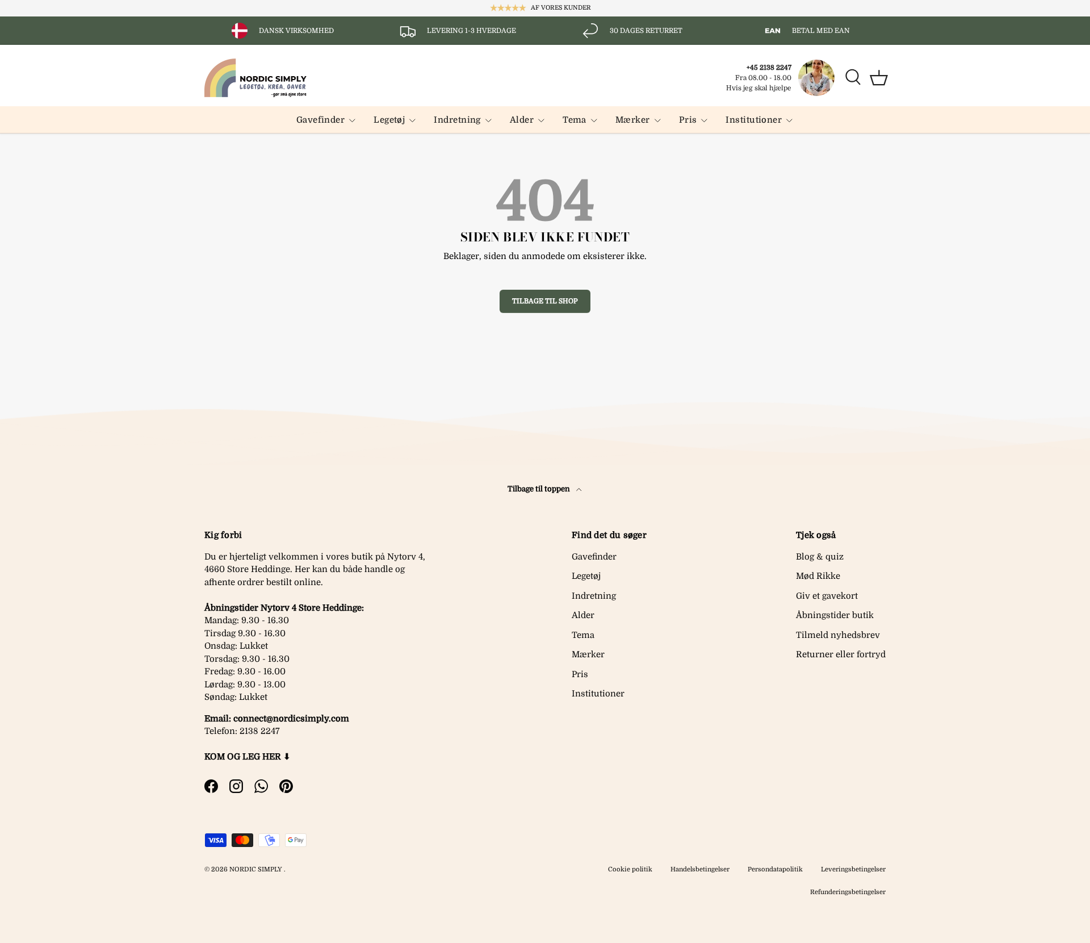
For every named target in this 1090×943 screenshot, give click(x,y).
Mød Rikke (818, 576)
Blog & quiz (820, 557)
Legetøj (389, 120)
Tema (574, 120)
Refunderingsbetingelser (848, 892)
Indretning (457, 120)
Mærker (632, 120)
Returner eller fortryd (841, 654)
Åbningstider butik (835, 615)
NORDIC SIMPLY (255, 869)
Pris (688, 120)
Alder (522, 120)
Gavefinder (320, 120)
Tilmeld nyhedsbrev (838, 635)
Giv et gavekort (827, 596)
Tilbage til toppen (540, 489)
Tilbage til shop (545, 301)
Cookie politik (630, 869)
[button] (878, 77)
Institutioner (754, 120)
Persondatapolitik (775, 869)
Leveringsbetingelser (853, 869)
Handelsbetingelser (700, 869)
